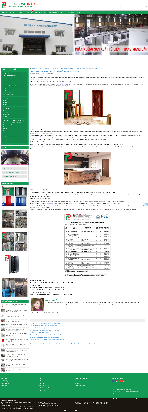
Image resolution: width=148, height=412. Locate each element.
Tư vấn (40, 378)
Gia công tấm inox (7, 141)
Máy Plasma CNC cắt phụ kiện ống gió (12, 172)
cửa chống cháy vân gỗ (89, 343)
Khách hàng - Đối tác (6, 383)
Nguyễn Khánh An (51, 300)
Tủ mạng (6, 108)
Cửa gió (4, 131)
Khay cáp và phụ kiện (7, 92)
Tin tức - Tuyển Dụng (67, 12)
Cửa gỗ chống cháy (7, 82)
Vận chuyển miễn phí (80, 381)
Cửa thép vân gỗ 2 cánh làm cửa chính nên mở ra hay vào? (44, 330)
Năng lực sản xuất (41, 12)
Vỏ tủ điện (5, 102)
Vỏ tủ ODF (5, 116)
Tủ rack (4, 110)
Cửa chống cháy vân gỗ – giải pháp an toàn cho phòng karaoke (45, 323)
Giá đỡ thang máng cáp (8, 94)
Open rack (5, 112)
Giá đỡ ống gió (6, 129)
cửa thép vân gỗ (39, 137)
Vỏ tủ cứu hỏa (6, 104)
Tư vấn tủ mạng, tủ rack (43, 381)
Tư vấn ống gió (41, 390)
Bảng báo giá (29, 12)
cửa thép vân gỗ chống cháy (76, 343)
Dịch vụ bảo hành (53, 12)
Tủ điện (6, 98)
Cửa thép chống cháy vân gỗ (9, 80)
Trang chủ (5, 12)
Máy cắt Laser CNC (8, 168)
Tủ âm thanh (6, 114)
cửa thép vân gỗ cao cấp (42, 343)
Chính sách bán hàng (81, 378)
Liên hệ (78, 12)
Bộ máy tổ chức (4, 385)
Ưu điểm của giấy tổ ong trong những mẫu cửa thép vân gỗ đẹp (45, 328)
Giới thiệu (13, 12)
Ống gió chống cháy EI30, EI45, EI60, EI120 (12, 123)
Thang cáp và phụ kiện (8, 88)
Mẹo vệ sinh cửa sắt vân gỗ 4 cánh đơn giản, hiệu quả (43, 325)
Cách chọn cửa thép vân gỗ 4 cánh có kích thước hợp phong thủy (46, 334)
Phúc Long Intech (48, 203)
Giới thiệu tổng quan (6, 381)
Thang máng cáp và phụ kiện (12, 86)
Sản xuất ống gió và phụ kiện (10, 176)
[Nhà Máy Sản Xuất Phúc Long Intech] (74, 40)
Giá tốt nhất (77, 383)
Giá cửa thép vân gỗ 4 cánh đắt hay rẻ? (39, 332)
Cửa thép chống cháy (7, 78)
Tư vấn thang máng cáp (43, 385)
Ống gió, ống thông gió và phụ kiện (14, 121)
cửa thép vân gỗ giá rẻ (62, 84)
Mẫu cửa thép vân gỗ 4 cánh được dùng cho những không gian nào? (47, 339)
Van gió (4, 133)
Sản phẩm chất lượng (80, 385)
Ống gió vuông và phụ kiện (8, 125)
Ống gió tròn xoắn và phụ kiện (9, 127)
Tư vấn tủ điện (41, 383)
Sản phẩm (21, 12)
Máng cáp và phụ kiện (7, 90)
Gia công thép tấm (7, 139)
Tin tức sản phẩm (55, 68)
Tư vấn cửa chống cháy (43, 387)
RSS (114, 393)
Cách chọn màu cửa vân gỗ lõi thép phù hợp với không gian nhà (45, 337)
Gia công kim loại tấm (11, 137)
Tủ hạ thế (5, 100)
